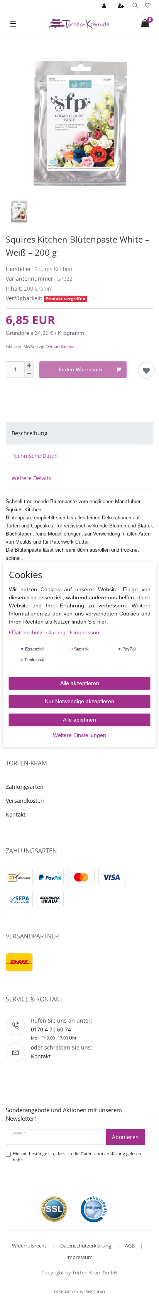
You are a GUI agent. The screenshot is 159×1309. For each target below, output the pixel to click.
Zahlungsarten (25, 786)
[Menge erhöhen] (29, 365)
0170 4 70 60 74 (51, 1029)
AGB (130, 1245)
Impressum (79, 1257)
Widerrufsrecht (29, 1245)
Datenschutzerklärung (85, 1245)
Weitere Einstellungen (79, 735)
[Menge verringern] (29, 374)
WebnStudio (92, 1291)
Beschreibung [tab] (29, 433)
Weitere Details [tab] (31, 478)
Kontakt (15, 814)
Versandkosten (60, 346)
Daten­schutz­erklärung (39, 632)
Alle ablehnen (79, 720)
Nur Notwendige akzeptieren (79, 701)
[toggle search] (135, 6)
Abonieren (125, 1137)
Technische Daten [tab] (35, 455)
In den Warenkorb (80, 369)
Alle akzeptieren (79, 683)
